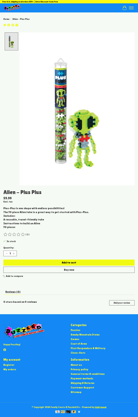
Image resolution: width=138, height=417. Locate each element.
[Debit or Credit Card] (68, 412)
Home (6, 19)
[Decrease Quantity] (6, 253)
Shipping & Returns (82, 383)
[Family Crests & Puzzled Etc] (12, 7)
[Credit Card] (57, 412)
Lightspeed (100, 407)
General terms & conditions (88, 374)
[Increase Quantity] (13, 253)
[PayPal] (63, 412)
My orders (9, 369)
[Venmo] (79, 412)
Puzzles (75, 330)
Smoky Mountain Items (85, 334)
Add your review (122, 303)
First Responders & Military (88, 348)
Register (8, 364)
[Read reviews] (14, 235)
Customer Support (82, 387)
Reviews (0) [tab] (13, 291)
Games (75, 339)
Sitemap (76, 392)
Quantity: (8, 247)
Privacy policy (79, 369)
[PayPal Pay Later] (74, 412)
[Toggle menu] (131, 8)
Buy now (69, 269)
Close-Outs (78, 352)
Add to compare (14, 276)
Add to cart (69, 262)
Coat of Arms (79, 343)
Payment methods (82, 378)
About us (76, 364)
